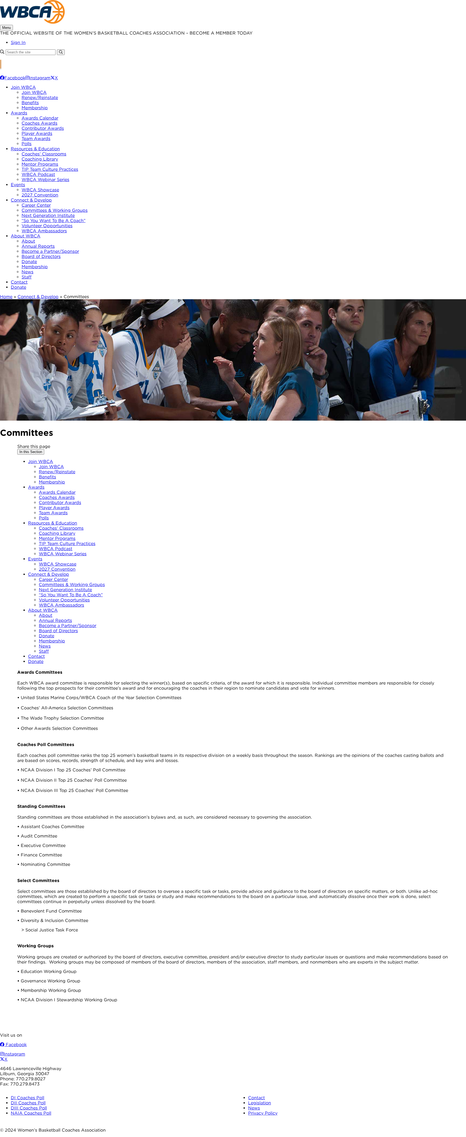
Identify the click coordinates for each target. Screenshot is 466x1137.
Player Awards (37, 133)
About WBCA (25, 236)
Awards (19, 112)
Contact (19, 282)
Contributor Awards (43, 128)
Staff (27, 277)
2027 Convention (40, 195)
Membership (35, 107)
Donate (29, 261)
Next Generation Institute (48, 215)
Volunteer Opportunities (47, 225)
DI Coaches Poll (27, 1097)
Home (6, 296)
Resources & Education (35, 148)
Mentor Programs (40, 164)
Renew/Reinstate (40, 97)
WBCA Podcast (38, 174)
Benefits (30, 102)
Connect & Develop (31, 200)
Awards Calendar (40, 118)
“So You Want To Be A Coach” (53, 220)
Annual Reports (38, 246)
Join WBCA (23, 87)
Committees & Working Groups (55, 210)
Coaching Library (40, 159)
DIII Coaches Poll (29, 1108)
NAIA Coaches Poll (31, 1113)
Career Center (36, 205)
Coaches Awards (39, 123)
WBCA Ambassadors (44, 230)
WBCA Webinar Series (45, 179)
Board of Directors (41, 256)
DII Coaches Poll (28, 1102)
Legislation (259, 1102)
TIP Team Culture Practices (50, 169)
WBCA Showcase (40, 189)
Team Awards (36, 138)
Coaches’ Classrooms (44, 153)
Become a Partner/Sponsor (50, 251)
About (28, 241)
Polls (27, 143)
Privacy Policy (262, 1113)
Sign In (18, 42)
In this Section (30, 452)
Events (18, 184)
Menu (6, 28)
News (27, 271)
